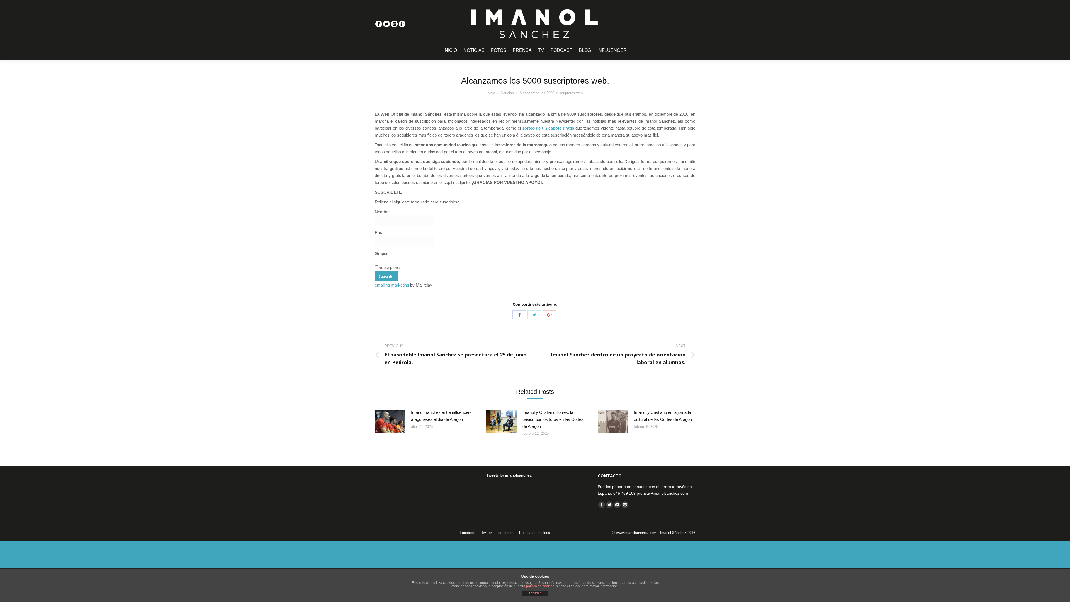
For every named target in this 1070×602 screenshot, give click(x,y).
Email (380, 232)
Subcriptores (390, 267)
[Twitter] (386, 24)
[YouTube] (617, 504)
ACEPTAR (535, 593)
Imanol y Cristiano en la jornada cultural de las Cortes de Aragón (663, 416)
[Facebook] (378, 24)
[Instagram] (394, 24)
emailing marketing (392, 285)
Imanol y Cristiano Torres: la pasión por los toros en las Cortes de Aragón (552, 419)
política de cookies (540, 586)
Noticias (507, 93)
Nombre (382, 211)
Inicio (491, 93)
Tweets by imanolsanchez (509, 475)
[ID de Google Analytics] (402, 24)
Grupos (381, 253)
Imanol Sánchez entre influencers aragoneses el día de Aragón (441, 416)
